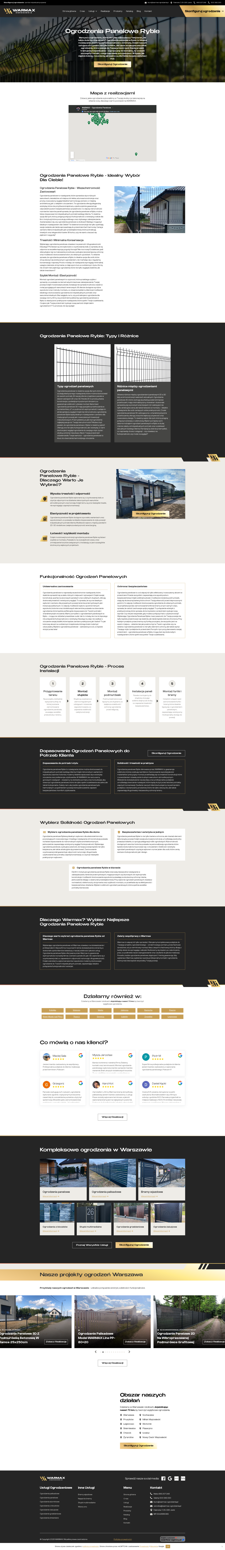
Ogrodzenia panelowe (49, 1498)
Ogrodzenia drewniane (49, 1518)
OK (168, 1546)
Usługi (91, 11)
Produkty (118, 11)
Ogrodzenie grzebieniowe (50, 1514)
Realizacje (105, 11)
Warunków (154, 1546)
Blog (139, 11)
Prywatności (144, 1546)
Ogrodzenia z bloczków (49, 1506)
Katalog (129, 11)
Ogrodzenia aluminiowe (49, 1502)
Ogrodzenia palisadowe (49, 1494)
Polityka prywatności (123, 1539)
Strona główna (69, 11)
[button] (96, 1352)
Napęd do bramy (85, 1499)
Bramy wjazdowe (85, 1494)
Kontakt (148, 11)
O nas (82, 11)
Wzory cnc (82, 1507)
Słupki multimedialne (87, 1503)
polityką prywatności (91, 1546)
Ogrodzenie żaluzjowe (49, 1510)
